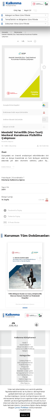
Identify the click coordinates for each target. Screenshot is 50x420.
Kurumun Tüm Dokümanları (26, 235)
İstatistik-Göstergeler (25, 371)
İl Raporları (25, 367)
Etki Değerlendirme (25, 363)
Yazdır (29, 41)
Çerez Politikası (22, 407)
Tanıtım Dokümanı (25, 381)
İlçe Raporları (25, 369)
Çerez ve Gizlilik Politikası (25, 349)
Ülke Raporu (25, 383)
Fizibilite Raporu (25, 365)
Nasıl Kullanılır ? (25, 345)
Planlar (25, 377)
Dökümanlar (18, 32)
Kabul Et (25, 415)
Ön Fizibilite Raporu (25, 375)
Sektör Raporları (25, 379)
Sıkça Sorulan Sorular (25, 347)
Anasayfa (5, 32)
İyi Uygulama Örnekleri (24, 373)
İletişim (25, 351)
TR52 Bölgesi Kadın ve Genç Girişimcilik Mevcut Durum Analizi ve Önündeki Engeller (25, 296)
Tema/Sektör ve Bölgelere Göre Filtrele (21, 19)
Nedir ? (25, 343)
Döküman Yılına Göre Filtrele (17, 24)
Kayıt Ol (27, 10)
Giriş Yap (17, 10)
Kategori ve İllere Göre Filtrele (17, 15)
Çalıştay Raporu (25, 361)
